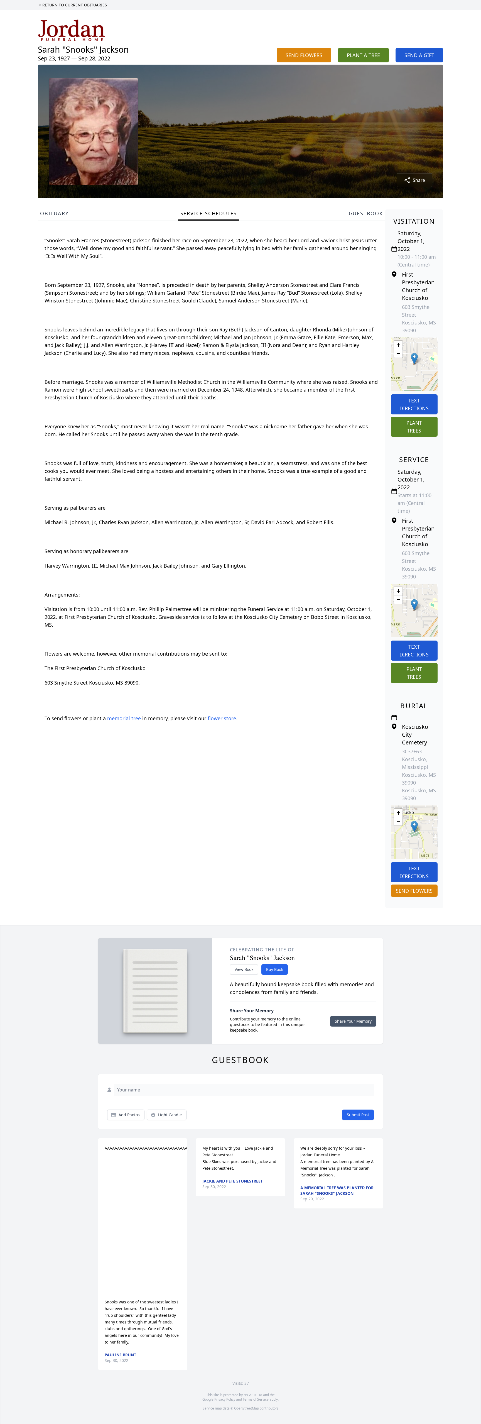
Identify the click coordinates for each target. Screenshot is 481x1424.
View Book (244, 969)
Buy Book (274, 969)
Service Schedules (208, 213)
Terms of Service (256, 1399)
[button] (414, 358)
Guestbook (366, 213)
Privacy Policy (224, 1399)
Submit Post (358, 1114)
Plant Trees (414, 426)
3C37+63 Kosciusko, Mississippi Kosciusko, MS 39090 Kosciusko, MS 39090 (419, 775)
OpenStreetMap (246, 1408)
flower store (222, 718)
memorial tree (124, 718)
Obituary (54, 213)
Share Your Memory (353, 1021)
